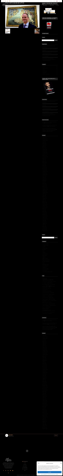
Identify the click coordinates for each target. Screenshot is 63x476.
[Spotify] (10, 1)
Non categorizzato (45, 265)
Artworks (43, 252)
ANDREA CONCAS (47, 279)
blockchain (44, 287)
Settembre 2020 (45, 192)
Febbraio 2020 (44, 202)
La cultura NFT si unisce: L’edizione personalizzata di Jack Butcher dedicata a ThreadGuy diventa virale (48, 59)
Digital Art (44, 256)
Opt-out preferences (44, 474)
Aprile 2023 (44, 146)
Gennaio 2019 (44, 214)
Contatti (57, 474)
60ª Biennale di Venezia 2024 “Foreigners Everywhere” (48, 46)
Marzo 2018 (44, 226)
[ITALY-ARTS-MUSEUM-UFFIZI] (22, 27)
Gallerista (50, 302)
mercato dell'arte (52, 303)
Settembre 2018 (45, 218)
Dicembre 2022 (44, 152)
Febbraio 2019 (44, 212)
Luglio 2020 (44, 195)
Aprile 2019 (44, 407)
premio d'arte (45, 308)
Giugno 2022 (44, 161)
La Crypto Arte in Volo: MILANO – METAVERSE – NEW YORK (49, 50)
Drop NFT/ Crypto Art (45, 261)
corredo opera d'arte (45, 297)
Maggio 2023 (44, 144)
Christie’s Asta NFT (45, 294)
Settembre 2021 (45, 174)
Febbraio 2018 (44, 227)
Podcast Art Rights (45, 268)
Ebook (43, 262)
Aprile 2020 (44, 199)
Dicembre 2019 (44, 204)
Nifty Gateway (47, 305)
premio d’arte (47, 307)
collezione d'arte (51, 294)
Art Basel (54, 281)
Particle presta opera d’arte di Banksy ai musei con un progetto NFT (49, 56)
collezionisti (49, 295)
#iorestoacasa (44, 278)
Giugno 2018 (44, 221)
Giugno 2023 (44, 143)
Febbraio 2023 (44, 149)
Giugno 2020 (44, 196)
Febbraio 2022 (44, 167)
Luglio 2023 (44, 141)
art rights (49, 286)
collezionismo (44, 295)
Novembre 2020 (45, 189)
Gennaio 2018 (44, 229)
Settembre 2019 (45, 207)
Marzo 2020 (44, 201)
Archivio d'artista (44, 281)
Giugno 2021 (44, 178)
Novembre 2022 (45, 153)
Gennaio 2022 (44, 168)
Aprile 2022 (44, 164)
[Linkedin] (7, 1)
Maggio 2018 (44, 223)
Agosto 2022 (44, 158)
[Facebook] (3, 1)
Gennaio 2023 (44, 150)
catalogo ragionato (44, 289)
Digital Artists (51, 297)
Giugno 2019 (44, 208)
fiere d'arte (49, 300)
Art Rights (44, 246)
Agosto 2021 (44, 373)
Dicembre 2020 (44, 187)
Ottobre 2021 (44, 370)
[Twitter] (8, 473)
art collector (44, 282)
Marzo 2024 (44, 137)
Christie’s (52, 292)
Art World (43, 249)
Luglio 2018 (44, 220)
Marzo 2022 (44, 165)
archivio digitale (50, 281)
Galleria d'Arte (53, 300)
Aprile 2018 (44, 224)
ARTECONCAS (49, 282)
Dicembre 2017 (44, 230)
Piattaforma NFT (53, 305)
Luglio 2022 (44, 159)
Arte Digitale (52, 284)
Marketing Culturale (45, 264)
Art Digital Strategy (45, 245)
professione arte (46, 310)
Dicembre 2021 (44, 170)
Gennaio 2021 (44, 186)
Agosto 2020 (44, 193)
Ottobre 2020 (44, 190)
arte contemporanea (46, 284)
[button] (61, 463)
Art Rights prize (44, 248)
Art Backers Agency (45, 243)
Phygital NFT (44, 267)
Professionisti (44, 270)
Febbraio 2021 (44, 184)
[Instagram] (5, 1)
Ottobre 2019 (44, 205)
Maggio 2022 (44, 162)
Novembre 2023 (45, 336)
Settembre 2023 (45, 140)
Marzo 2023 (44, 147)
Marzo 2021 (44, 183)
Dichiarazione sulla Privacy (51, 474)
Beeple (54, 286)
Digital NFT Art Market (46, 259)
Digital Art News (45, 258)
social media (53, 310)
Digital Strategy (52, 299)
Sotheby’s (50, 313)
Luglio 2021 (44, 177)
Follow (56, 435)
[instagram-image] (9, 442)
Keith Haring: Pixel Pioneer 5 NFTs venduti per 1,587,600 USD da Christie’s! (49, 53)
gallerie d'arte (45, 302)
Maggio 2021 (44, 180)
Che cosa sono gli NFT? (52, 126)
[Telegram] (13, 471)
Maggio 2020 (44, 198)
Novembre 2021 (45, 171)
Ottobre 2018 (44, 217)
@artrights (11, 434)
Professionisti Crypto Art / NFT (47, 271)
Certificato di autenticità (45, 292)
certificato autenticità (46, 291)
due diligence (44, 300)
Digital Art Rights (45, 299)
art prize (43, 286)
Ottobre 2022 (44, 155)
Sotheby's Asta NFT (44, 313)
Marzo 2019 (44, 211)
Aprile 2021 (44, 181)
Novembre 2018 (45, 215)
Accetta (49, 472)
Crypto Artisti (44, 255)
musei (43, 305)
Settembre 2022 (45, 156)
